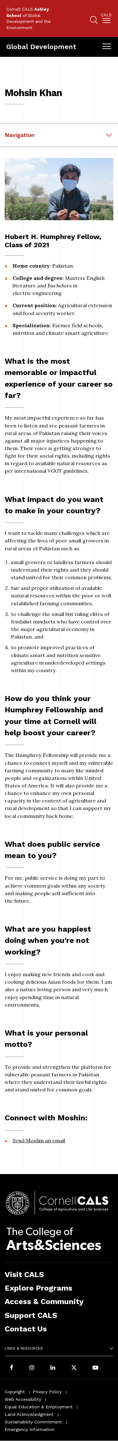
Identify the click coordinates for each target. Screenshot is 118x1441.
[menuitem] (106, 19)
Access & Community (44, 1301)
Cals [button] (106, 15)
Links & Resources (24, 1348)
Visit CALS (24, 1274)
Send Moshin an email (39, 1140)
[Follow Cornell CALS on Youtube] (95, 1368)
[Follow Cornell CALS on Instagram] (31, 1368)
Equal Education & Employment (39, 1406)
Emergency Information (29, 1429)
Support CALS (31, 1315)
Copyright (15, 1391)
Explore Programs (38, 1287)
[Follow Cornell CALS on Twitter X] (73, 1368)
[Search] (94, 20)
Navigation (20, 135)
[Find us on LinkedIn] (52, 1368)
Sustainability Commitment (33, 1421)
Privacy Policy (47, 1391)
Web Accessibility (23, 1399)
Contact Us (26, 1328)
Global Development (41, 47)
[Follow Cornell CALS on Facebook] (11, 1368)
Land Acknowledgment (29, 1414)
